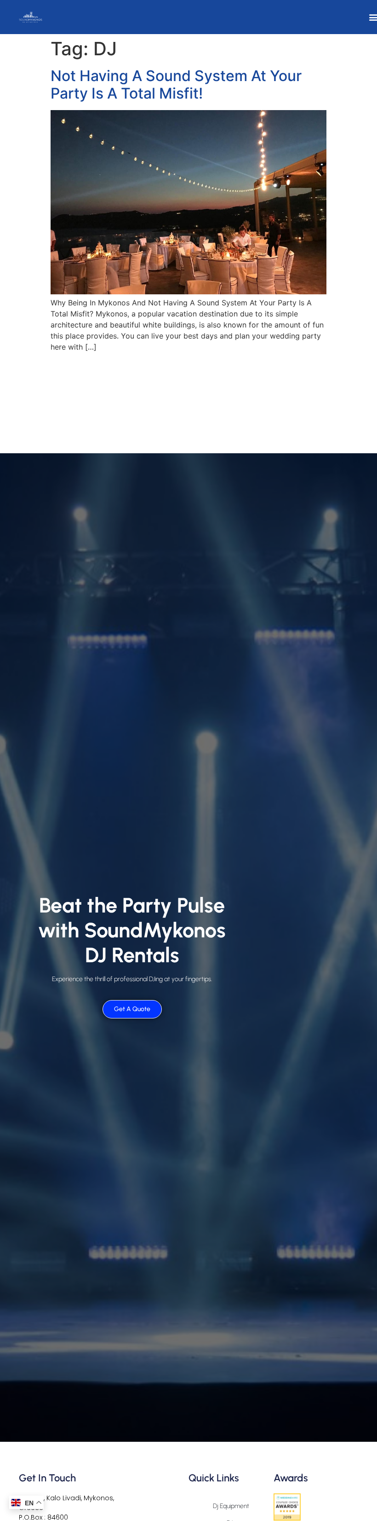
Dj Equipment (231, 1506)
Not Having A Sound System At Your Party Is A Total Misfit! (176, 84)
